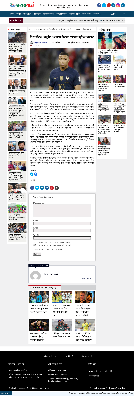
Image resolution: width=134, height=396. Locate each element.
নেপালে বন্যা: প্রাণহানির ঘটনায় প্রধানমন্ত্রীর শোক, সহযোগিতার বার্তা (103, 107)
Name (35, 220)
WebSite (37, 235)
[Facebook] (32, 188)
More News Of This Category (43, 288)
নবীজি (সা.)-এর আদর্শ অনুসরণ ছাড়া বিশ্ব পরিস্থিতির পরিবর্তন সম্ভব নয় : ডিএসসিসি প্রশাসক (120, 108)
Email (35, 228)
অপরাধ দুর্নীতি (62, 14)
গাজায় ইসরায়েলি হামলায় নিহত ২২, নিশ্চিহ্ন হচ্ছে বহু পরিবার (17, 237)
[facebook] (99, 5)
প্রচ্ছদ (12, 14)
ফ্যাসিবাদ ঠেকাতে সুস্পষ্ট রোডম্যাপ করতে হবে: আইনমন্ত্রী (119, 128)
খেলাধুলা (37, 14)
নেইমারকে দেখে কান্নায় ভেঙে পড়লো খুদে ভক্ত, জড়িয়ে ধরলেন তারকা (39, 308)
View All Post (87, 278)
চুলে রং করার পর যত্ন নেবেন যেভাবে (119, 86)
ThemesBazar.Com (117, 388)
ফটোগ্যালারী (68, 356)
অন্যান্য (96, 14)
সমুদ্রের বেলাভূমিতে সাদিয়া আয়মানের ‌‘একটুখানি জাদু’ (67, 20)
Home (34, 29)
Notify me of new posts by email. (49, 249)
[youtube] (118, 5)
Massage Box (39, 203)
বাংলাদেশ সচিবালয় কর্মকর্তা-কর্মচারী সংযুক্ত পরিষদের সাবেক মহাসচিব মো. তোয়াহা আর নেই (17, 113)
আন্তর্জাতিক (27, 14)
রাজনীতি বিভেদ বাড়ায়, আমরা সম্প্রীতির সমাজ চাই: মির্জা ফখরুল (16, 197)
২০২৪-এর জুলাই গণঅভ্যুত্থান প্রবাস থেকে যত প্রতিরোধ (17, 217)
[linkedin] (113, 5)
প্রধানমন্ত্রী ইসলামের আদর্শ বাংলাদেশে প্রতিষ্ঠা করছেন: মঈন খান (104, 88)
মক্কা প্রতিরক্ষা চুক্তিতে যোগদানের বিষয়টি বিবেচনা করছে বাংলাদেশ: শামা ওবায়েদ (104, 151)
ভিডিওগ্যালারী (87, 356)
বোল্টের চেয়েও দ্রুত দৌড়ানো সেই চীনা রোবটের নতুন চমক (111, 20)
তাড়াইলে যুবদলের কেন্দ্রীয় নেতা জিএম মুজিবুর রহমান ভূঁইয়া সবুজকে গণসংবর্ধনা (16, 176)
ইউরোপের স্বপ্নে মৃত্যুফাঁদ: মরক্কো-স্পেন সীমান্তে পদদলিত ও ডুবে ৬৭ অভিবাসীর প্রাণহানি (17, 47)
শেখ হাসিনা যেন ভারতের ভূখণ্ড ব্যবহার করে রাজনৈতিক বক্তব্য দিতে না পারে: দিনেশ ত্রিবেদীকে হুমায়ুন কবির (17, 71)
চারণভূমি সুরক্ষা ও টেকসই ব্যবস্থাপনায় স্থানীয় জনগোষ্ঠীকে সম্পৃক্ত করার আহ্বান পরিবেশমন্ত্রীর (104, 129)
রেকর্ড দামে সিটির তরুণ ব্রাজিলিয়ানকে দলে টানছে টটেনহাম (84, 336)
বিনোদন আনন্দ (48, 14)
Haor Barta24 (50, 274)
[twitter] (104, 5)
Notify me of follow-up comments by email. (53, 245)
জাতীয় (18, 14)
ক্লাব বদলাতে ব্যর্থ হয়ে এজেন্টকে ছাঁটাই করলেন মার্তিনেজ (39, 336)
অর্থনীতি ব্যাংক (74, 14)
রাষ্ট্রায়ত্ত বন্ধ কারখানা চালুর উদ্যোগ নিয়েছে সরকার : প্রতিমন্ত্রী (16, 135)
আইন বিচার (86, 14)
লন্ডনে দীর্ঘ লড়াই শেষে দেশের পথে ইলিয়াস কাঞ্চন (16, 155)
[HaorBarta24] (22, 4)
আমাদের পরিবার (50, 356)
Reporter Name (40, 42)
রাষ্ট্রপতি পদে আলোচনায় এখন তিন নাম (17, 92)
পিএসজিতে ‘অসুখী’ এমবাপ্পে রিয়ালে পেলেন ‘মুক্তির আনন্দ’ (70, 29)
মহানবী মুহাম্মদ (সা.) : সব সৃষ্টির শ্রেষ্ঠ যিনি (118, 67)
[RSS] (123, 5)
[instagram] (109, 5)
